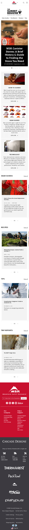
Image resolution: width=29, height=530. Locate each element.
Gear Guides (5, 18)
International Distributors (20, 426)
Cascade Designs (8, 415)
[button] (23, 2)
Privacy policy (19, 514)
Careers (5, 419)
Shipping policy (10, 522)
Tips (26, 18)
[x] (13, 403)
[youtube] (16, 403)
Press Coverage (7, 422)
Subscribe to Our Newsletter (12, 398)
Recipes (21, 18)
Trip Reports (14, 18)
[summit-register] (20, 403)
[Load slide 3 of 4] (15, 68)
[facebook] (10, 403)
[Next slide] (19, 68)
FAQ (18, 428)
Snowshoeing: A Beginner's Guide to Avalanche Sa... (13, 302)
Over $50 (15, 459)
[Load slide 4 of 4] (17, 68)
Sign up (24, 398)
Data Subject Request (8, 511)
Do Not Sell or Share (21, 511)
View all (26, 176)
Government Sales (8, 417)
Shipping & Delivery (19, 422)
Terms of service (10, 518)
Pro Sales (6, 420)
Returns (19, 419)
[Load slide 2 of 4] (13, 68)
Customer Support (21, 415)
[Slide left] (11, 220)
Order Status (20, 417)
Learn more (4, 459)
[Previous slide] (9, 68)
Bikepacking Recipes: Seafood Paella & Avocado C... (13, 250)
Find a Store (20, 430)
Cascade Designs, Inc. (16, 508)
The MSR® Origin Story (9, 353)
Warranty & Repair (21, 420)
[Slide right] (17, 220)
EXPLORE (13, 101)
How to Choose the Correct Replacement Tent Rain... (14, 199)
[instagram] (7, 403)
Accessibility (19, 522)
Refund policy (19, 518)
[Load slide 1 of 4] (12, 68)
